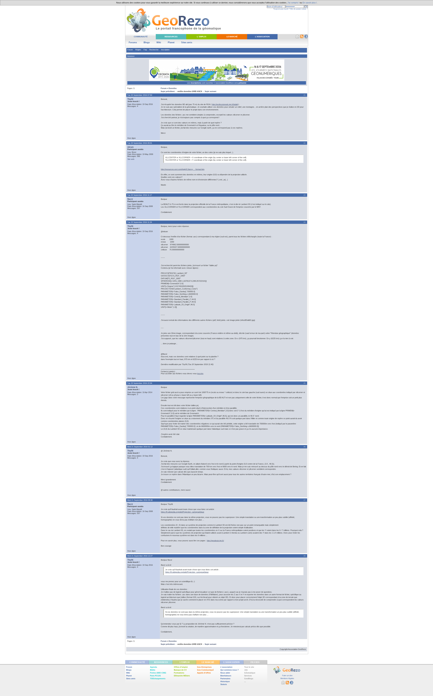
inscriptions (196, 83)
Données (173, 88)
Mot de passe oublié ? (299, 9)
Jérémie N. (132, 387)
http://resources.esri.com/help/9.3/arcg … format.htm (182, 169)
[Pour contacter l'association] (297, 38)
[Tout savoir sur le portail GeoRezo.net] (306, 38)
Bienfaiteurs (225, 676)
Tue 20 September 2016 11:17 (139, 195)
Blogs (147, 42)
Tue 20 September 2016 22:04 (139, 383)
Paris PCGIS (155, 676)
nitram (130, 147)
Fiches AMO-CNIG (158, 673)
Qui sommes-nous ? (229, 670)
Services (248, 676)
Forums (133, 42)
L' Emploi (201, 37)
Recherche (153, 50)
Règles (138, 50)
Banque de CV (180, 670)
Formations (179, 673)
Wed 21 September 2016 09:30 (140, 500)
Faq (145, 50)
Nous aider (225, 673)
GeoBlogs (248, 679)
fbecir (130, 199)
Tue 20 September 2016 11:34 (139, 222)
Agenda (153, 667)
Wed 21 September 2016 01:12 (140, 447)
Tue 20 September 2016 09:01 (139, 143)
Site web (130, 159)
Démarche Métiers (182, 676)
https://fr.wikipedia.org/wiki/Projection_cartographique (182, 512)
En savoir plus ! (310, 3)
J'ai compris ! (293, 3)
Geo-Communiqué (205, 670)
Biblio (152, 670)
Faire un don (287, 675)
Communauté (140, 37)
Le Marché (231, 37)
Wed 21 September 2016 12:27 (140, 556)
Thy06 (130, 99)
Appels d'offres (204, 673)
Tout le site (249, 667)
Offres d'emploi (181, 667)
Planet (171, 42)
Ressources (171, 37)
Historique (225, 681)
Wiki (158, 42)
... (245, 681)
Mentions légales (287, 678)
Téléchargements (157, 679)
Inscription (165, 50)
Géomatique (249, 673)
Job (246, 670)
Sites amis (186, 42)
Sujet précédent (168, 91)
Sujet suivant (210, 91)
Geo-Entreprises (204, 667)
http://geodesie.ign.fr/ (215, 541)
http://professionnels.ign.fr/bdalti (225, 104)
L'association (226, 667)
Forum (130, 50)
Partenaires (225, 679)
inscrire (200, 373)
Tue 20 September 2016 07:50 (139, 95)
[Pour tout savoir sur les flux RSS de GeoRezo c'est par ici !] (302, 38)
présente (242, 83)
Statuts (223, 684)
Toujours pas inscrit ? (281, 9)
